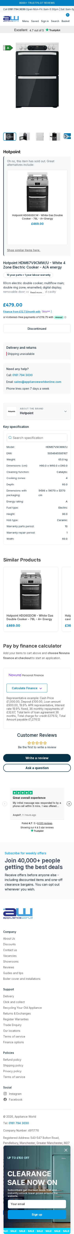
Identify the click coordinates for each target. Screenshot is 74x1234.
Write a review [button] (37, 758)
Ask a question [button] (37, 768)
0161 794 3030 (22, 375)
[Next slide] (65, 136)
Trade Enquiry (12, 1025)
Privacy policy (12, 1071)
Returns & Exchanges (17, 1013)
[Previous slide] (8, 136)
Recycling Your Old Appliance (22, 1007)
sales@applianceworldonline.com (37, 381)
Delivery (8, 996)
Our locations (11, 1030)
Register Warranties (16, 1019)
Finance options (13, 1042)
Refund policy (12, 1059)
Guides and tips (13, 973)
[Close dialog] (66, 1150)
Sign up (37, 1214)
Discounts (9, 944)
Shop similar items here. (23, 250)
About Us (9, 938)
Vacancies (10, 955)
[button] (24, 137)
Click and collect (14, 1002)
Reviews (8, 967)
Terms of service (14, 1036)
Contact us (10, 950)
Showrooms (11, 961)
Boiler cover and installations (21, 978)
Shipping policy (13, 1065)
